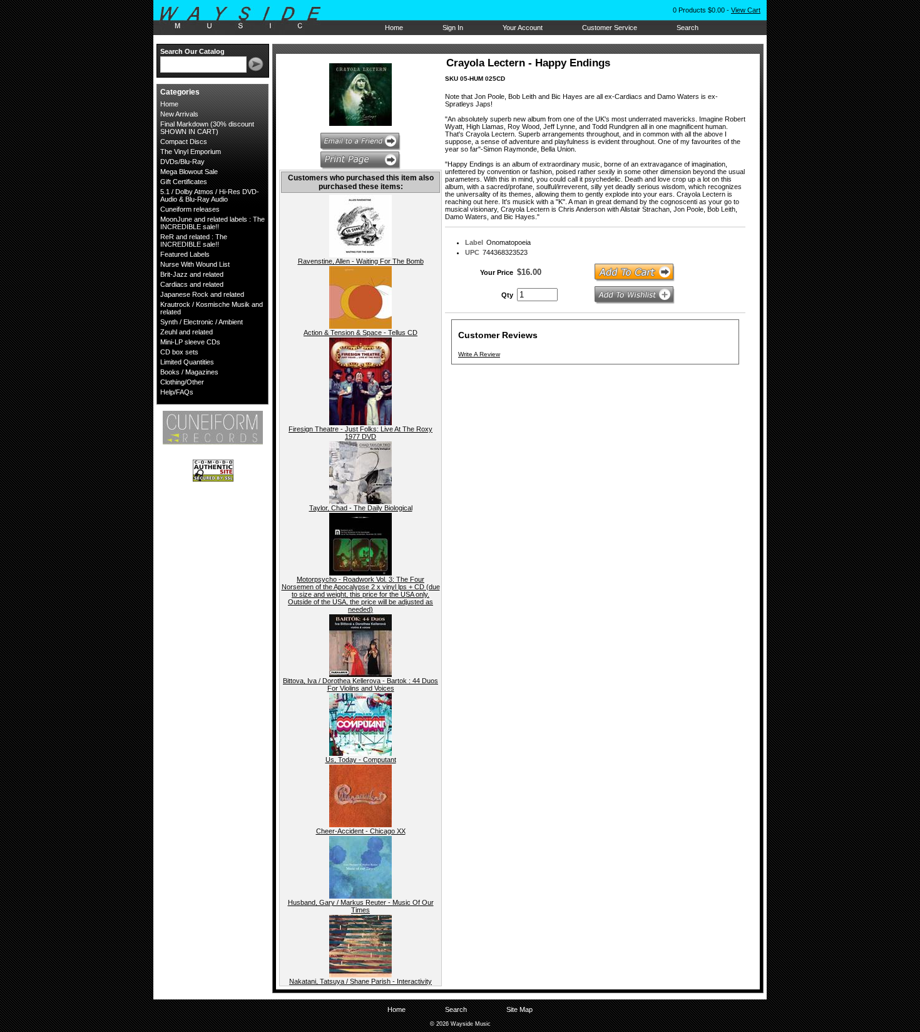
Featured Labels (185, 254)
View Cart (745, 10)
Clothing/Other (182, 382)
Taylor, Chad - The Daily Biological (360, 508)
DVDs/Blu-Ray (182, 161)
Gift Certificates (183, 181)
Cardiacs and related (191, 284)
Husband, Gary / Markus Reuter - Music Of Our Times (361, 906)
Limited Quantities (187, 362)
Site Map (519, 1009)
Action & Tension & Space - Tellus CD (360, 332)
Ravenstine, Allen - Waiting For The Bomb (361, 261)
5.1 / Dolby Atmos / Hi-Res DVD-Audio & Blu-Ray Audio (209, 195)
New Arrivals (179, 114)
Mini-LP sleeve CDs (190, 342)
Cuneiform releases (190, 209)
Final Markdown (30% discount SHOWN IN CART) (207, 127)
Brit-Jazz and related (191, 274)
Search (687, 27)
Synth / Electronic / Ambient (201, 322)
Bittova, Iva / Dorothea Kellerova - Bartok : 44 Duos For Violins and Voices (360, 684)
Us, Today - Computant (360, 759)
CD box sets (179, 352)
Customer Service (609, 27)
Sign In (452, 27)
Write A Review (479, 354)
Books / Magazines (189, 372)
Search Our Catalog (192, 51)
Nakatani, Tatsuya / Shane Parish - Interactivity (360, 981)
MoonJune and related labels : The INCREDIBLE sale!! (212, 222)
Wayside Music (246, 18)
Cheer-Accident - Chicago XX (361, 831)
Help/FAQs (176, 392)
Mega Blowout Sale (189, 171)
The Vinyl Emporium (190, 151)
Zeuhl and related (186, 332)
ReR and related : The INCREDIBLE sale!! (193, 240)
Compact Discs (183, 141)
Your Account (523, 27)
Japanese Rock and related (202, 294)
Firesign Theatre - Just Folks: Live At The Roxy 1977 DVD (360, 432)
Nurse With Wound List (195, 264)
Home (394, 27)
